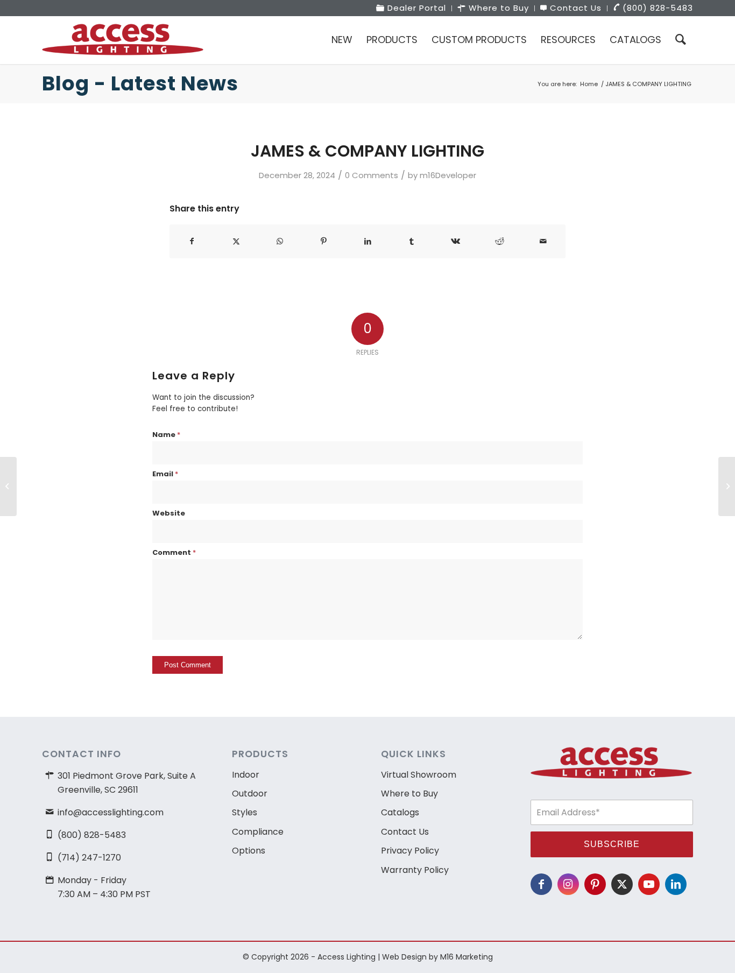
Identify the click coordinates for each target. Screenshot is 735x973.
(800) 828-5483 (92, 835)
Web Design (404, 956)
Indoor (245, 774)
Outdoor (249, 793)
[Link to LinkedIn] (676, 884)
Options (248, 850)
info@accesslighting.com (111, 812)
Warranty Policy (415, 870)
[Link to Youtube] (649, 884)
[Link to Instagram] (568, 884)
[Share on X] (236, 241)
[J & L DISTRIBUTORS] (8, 486)
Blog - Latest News (140, 83)
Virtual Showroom (418, 774)
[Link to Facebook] (541, 884)
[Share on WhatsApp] (280, 241)
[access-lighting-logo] (122, 40)
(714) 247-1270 (89, 857)
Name (166, 434)
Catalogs (400, 812)
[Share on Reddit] (499, 241)
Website (168, 513)
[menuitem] (411, 8)
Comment (174, 552)
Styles (244, 812)
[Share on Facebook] (192, 241)
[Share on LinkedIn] (368, 241)
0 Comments (371, 175)
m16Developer (448, 175)
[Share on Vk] (455, 241)
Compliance (258, 832)
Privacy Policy (410, 850)
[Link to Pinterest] (595, 884)
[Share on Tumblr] (412, 241)
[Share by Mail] (543, 241)
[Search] (680, 40)
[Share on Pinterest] (324, 241)
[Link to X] (622, 884)
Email (165, 474)
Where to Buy (409, 793)
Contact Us (405, 832)
